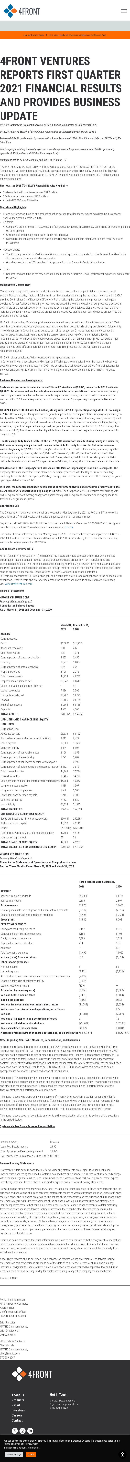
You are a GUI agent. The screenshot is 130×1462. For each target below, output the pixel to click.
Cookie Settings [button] (14, 1454)
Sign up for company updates (64, 1404)
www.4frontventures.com (18, 584)
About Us (18, 1395)
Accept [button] (31, 1454)
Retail (16, 1405)
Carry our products (59, 1407)
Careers (17, 1415)
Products (18, 1400)
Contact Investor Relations (62, 1400)
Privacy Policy (31, 1443)
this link (69, 527)
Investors (18, 1410)
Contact (17, 1420)
